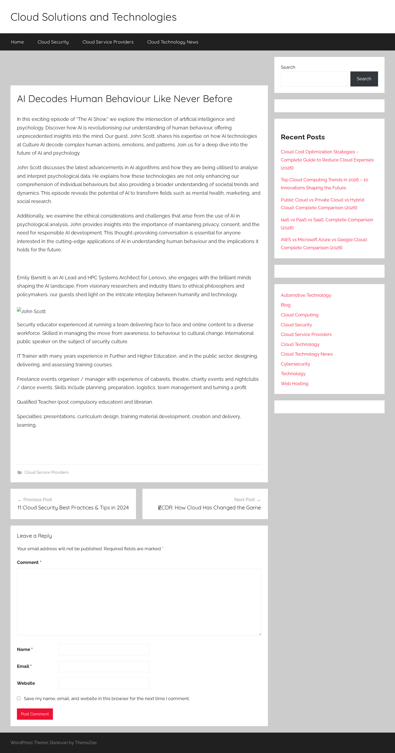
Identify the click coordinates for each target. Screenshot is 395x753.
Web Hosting (294, 383)
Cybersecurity (295, 364)
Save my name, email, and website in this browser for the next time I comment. (107, 698)
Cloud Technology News (172, 42)
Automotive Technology (306, 295)
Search (288, 67)
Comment (29, 562)
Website (26, 683)
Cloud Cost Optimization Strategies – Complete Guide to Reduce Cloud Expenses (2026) (327, 160)
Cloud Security (53, 42)
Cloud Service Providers (108, 42)
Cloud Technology (300, 344)
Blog (286, 304)
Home (17, 42)
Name (25, 649)
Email (24, 666)
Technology (293, 373)
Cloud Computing (300, 314)
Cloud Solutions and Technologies (93, 16)
